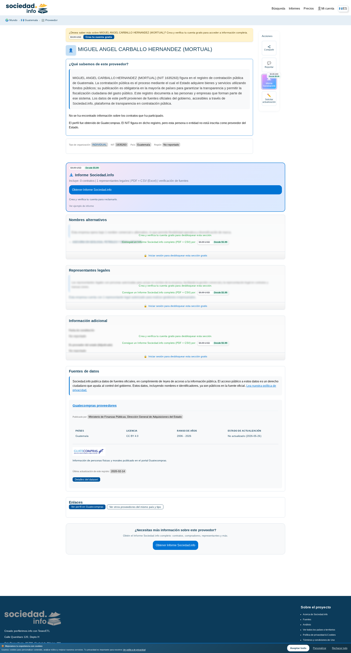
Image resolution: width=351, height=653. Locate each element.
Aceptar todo (298, 648)
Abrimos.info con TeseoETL (34, 630)
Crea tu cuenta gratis (99, 36)
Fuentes (307, 619)
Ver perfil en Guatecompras (87, 506)
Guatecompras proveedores (95, 405)
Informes (294, 8)
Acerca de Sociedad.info (315, 614)
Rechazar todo (339, 648)
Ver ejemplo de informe (81, 206)
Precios (309, 8)
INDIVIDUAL (99, 144)
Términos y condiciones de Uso (319, 640)
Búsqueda (278, 8)
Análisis (307, 624)
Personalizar (319, 648)
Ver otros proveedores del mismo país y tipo (135, 506)
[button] (343, 8)
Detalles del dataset (86, 479)
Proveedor (49, 20)
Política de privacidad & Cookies (319, 635)
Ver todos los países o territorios (319, 629)
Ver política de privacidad (134, 650)
